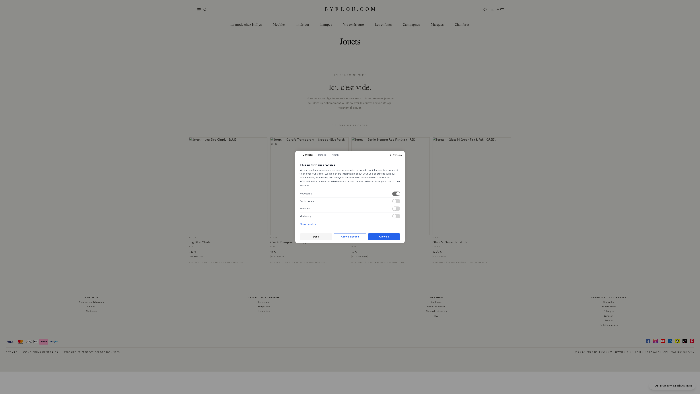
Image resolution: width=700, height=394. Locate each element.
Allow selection (350, 236)
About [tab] (335, 154)
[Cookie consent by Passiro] (396, 155)
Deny (316, 236)
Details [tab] (322, 154)
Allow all (384, 236)
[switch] (396, 194)
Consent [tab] (307, 154)
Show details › (308, 224)
